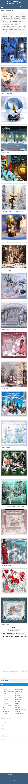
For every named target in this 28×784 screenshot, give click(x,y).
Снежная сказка (5, 64)
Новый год (5, 689)
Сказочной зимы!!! (5, 152)
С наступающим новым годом (8, 691)
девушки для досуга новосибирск (11, 678)
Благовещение (5, 703)
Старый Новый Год (19, 689)
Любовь (5, 729)
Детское (5, 732)
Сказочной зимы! (5, 624)
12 (18, 630)
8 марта (4, 693)
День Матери (5, 699)
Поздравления (7, 718)
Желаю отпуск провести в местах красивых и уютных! (13, 506)
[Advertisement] (14, 654)
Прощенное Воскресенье (21, 709)
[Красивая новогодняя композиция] (14, 256)
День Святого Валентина (7, 697)
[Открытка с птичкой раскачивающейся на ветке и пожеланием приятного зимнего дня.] (14, 79)
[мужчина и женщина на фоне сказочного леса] (14, 463)
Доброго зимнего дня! (6, 388)
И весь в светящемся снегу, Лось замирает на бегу (12, 211)
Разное (5, 725)
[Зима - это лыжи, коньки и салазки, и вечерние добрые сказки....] (14, 109)
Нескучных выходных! (6, 477)
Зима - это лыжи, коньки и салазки (9, 123)
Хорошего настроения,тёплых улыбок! (10, 359)
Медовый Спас (19, 707)
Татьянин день (19, 697)
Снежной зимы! (5, 594)
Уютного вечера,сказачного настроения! (10, 241)
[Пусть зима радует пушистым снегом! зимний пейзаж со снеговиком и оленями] (14, 433)
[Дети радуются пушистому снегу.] (14, 404)
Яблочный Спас (6, 711)
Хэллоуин (18, 711)
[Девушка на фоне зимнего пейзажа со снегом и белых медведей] (14, 551)
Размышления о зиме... (6, 182)
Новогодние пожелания (20, 691)
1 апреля (18, 693)
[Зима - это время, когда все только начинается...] (14, 168)
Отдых (5, 722)
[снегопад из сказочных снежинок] (14, 610)
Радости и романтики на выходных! (9, 300)
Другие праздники (19, 713)
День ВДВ (18, 701)
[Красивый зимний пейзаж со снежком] (14, 522)
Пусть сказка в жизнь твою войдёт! (9, 329)
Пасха (4, 709)
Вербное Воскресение (7, 705)
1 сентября (18, 695)
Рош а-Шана (5, 713)
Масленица (5, 707)
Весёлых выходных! (6, 447)
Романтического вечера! (7, 270)
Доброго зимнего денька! (7, 536)
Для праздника (7, 684)
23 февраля (18, 699)
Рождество (18, 703)
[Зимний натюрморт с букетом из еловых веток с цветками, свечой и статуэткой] (14, 286)
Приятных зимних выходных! (8, 565)
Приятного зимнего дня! (7, 93)
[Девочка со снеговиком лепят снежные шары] (14, 345)
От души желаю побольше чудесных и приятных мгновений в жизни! (14, 418)
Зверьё (5, 736)
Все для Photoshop (8, 739)
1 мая (4, 695)
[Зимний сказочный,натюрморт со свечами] (14, 227)
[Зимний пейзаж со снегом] (14, 374)
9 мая (4, 701)
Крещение (18, 705)
